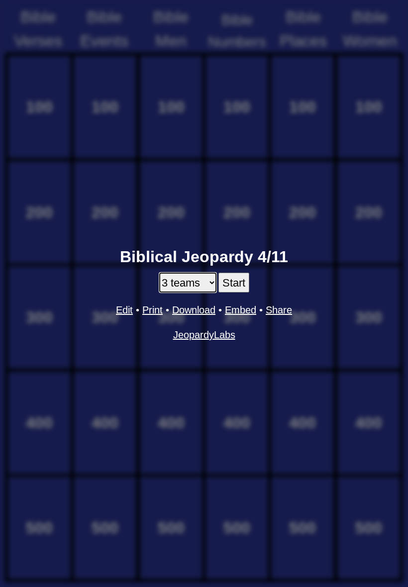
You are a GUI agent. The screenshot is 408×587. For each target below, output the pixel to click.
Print (152, 309)
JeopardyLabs (204, 334)
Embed (240, 309)
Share (279, 309)
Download (193, 309)
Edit (124, 309)
